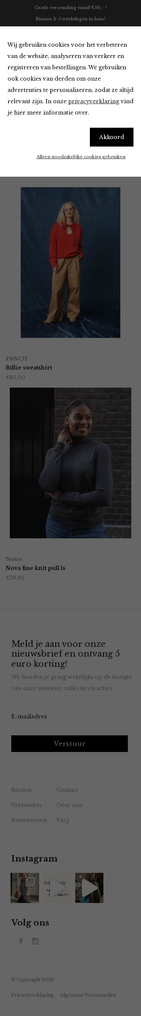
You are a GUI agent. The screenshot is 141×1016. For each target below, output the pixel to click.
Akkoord (111, 137)
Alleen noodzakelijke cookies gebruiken (81, 156)
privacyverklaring (93, 101)
